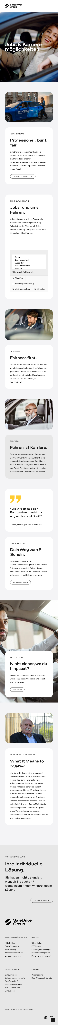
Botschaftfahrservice (14, 952)
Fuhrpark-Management (41, 952)
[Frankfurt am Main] (29, 265)
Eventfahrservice (12, 946)
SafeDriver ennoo (12, 975)
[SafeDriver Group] (13, 6)
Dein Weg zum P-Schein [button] (20, 582)
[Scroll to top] (53, 1019)
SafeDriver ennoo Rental (15, 978)
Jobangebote (37, 975)
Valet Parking (10, 949)
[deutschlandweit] (29, 260)
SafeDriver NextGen (13, 984)
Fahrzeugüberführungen (42, 949)
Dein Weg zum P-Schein (42, 978)
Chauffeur (18, 278)
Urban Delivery (38, 943)
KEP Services (37, 946)
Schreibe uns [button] (17, 689)
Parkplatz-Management (41, 956)
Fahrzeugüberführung (24, 283)
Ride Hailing (10, 943)
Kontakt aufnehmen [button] (41, 900)
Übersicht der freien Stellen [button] (23, 176)
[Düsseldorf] (29, 263)
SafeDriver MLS (11, 981)
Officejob (40, 289)
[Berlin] (29, 257)
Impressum (28, 1009)
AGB (7, 1009)
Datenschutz (16, 1009)
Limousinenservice (13, 956)
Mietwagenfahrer (22, 289)
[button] (51, 6)
